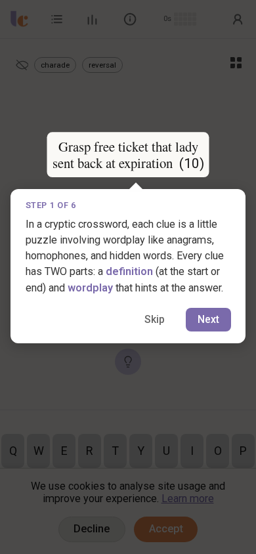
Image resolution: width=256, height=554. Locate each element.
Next (208, 319)
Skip (154, 319)
